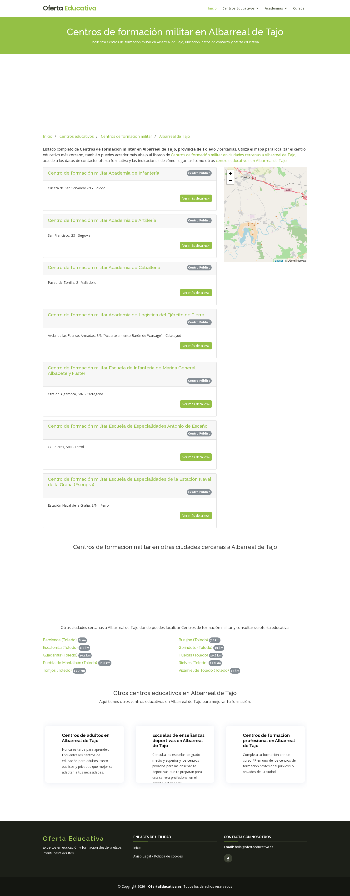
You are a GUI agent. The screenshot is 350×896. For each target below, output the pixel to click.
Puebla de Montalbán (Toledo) (70, 663)
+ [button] (230, 173)
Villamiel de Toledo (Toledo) (204, 670)
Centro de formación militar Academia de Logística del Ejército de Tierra (126, 314)
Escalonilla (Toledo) (60, 647)
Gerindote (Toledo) (195, 647)
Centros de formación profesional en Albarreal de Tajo (269, 740)
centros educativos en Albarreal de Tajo (251, 160)
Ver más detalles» (196, 198)
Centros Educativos (238, 8)
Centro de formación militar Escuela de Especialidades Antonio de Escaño (128, 426)
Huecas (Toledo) (193, 655)
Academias (274, 8)
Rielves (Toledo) (193, 663)
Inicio (212, 8)
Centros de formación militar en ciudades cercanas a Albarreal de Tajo (233, 154)
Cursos (298, 8)
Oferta (69, 8)
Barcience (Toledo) (60, 640)
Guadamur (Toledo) (60, 655)
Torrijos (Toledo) (57, 670)
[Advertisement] (175, 93)
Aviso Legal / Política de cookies (158, 856)
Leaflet (279, 260)
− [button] (230, 181)
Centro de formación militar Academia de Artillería (102, 220)
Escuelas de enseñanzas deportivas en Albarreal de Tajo (178, 740)
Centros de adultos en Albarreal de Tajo (86, 738)
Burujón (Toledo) (193, 640)
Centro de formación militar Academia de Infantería (103, 173)
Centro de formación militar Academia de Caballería (104, 267)
